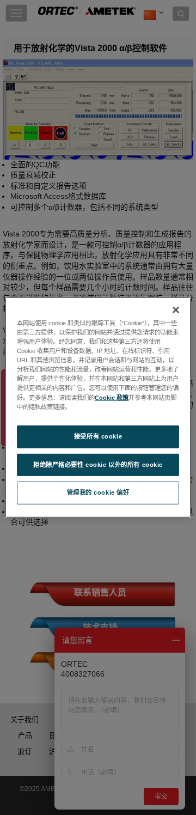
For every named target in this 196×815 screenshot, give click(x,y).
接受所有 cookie (98, 436)
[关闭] (176, 310)
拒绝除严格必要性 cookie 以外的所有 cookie (98, 464)
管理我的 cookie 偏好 (98, 492)
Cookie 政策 (111, 397)
